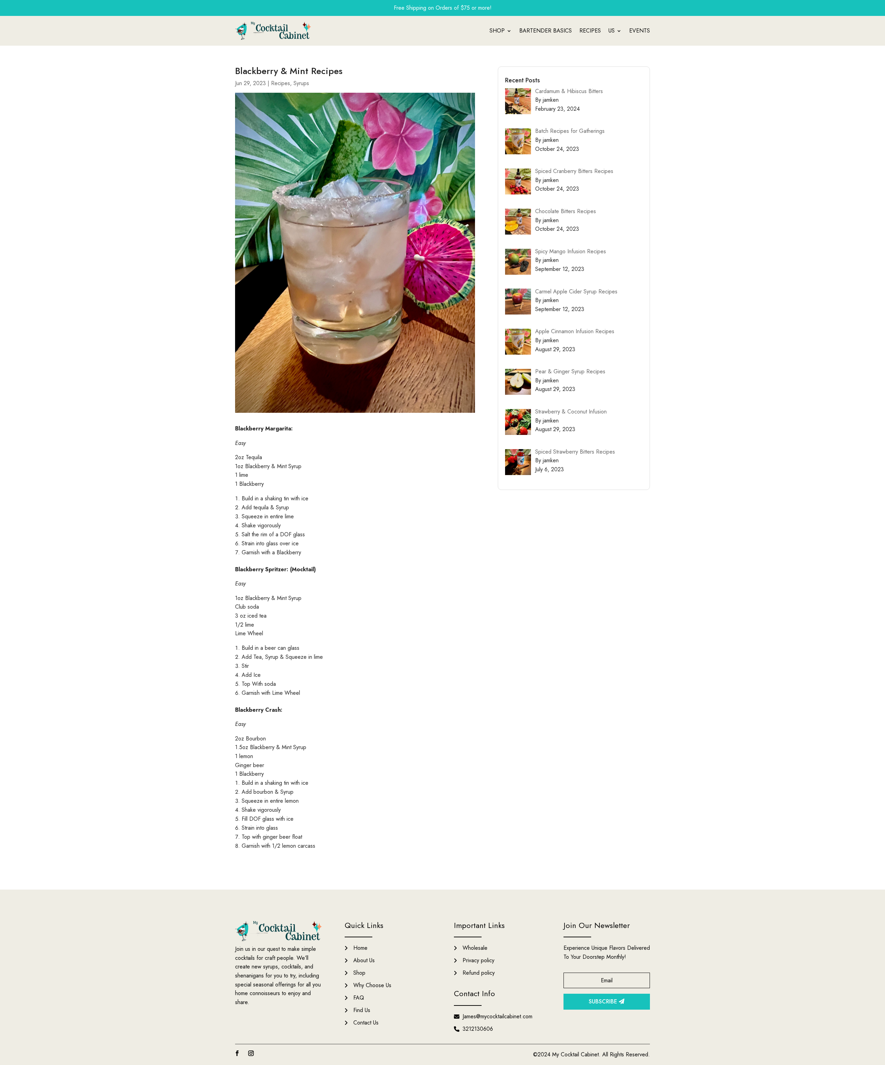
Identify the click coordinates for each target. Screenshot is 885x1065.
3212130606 (478, 1029)
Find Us (361, 1010)
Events (639, 31)
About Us (364, 960)
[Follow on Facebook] (237, 1053)
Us (611, 31)
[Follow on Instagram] (251, 1053)
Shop (497, 31)
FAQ (358, 998)
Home (360, 948)
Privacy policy (478, 960)
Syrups (301, 83)
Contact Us (366, 1023)
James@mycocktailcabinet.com (497, 1016)
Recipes (590, 31)
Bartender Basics (545, 31)
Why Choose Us (372, 985)
